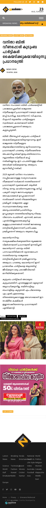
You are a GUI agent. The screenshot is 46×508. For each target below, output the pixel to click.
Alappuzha (39, 472)
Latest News (19, 35)
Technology (15, 466)
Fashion (14, 469)
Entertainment (23, 459)
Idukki (13, 475)
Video (29, 466)
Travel (21, 466)
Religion (38, 462)
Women (38, 466)
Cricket (22, 472)
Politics (38, 459)
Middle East (38, 477)
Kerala (21, 456)
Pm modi (22, 316)
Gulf (4, 472)
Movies (22, 469)
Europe (5, 482)
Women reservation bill (10, 319)
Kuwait (13, 472)
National (29, 35)
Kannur (22, 475)
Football (30, 472)
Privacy (13, 497)
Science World (6, 467)
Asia (29, 475)
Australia (30, 469)
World (37, 456)
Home (5, 497)
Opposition (11, 316)
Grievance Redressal (27, 497)
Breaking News (6, 35)
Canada (38, 469)
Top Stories (8, 411)
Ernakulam (7, 475)
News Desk (11, 69)
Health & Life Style (31, 461)
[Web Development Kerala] (10, 503)
